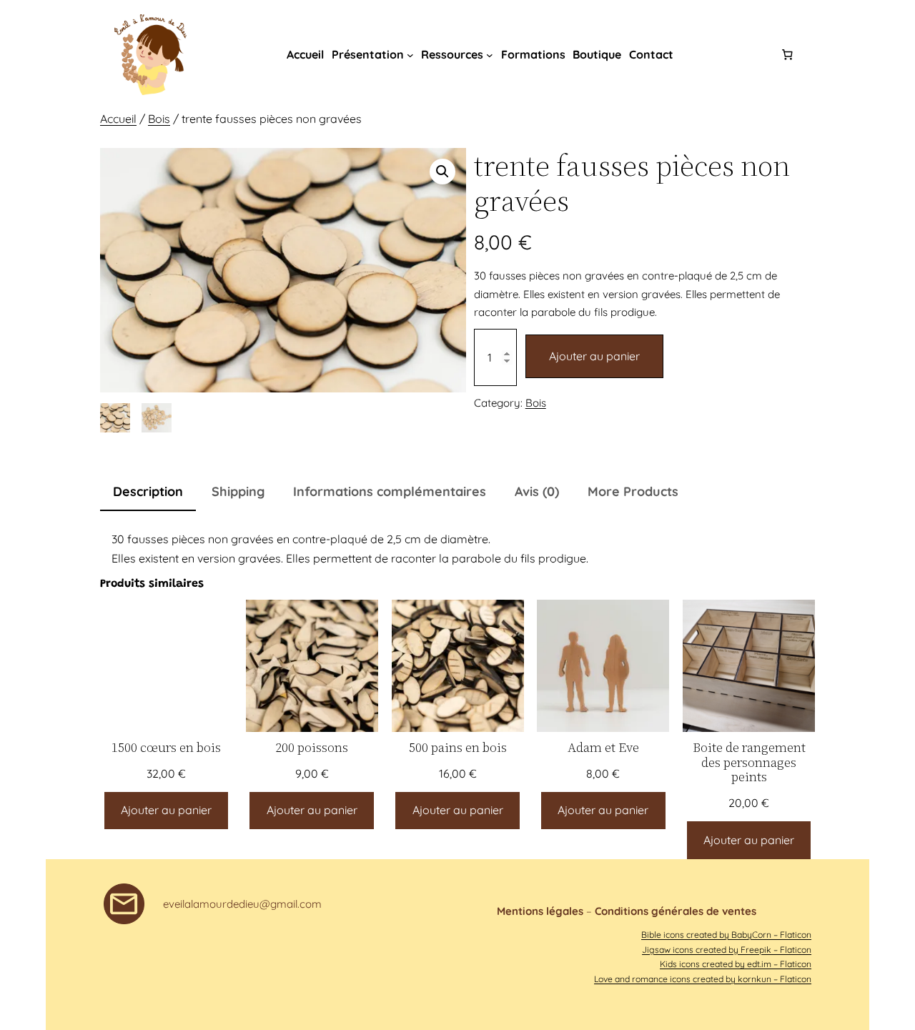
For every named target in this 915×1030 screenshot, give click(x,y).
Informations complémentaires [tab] (389, 491)
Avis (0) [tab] (537, 491)
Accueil (118, 119)
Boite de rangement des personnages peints (749, 763)
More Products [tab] (633, 491)
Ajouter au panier (594, 356)
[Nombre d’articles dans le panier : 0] (787, 55)
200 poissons (311, 748)
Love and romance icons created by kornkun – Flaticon (702, 979)
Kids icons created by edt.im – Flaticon (735, 964)
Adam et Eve (603, 748)
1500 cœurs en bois (166, 748)
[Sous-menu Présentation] (410, 55)
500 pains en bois (458, 748)
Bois (159, 119)
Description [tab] (148, 491)
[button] (442, 171)
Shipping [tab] (238, 491)
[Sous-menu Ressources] (489, 55)
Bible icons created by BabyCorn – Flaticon (726, 934)
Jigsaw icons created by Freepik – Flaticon (726, 949)
